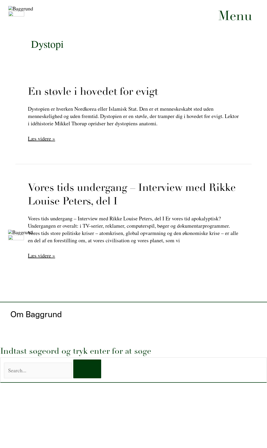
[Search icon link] (154, 112)
